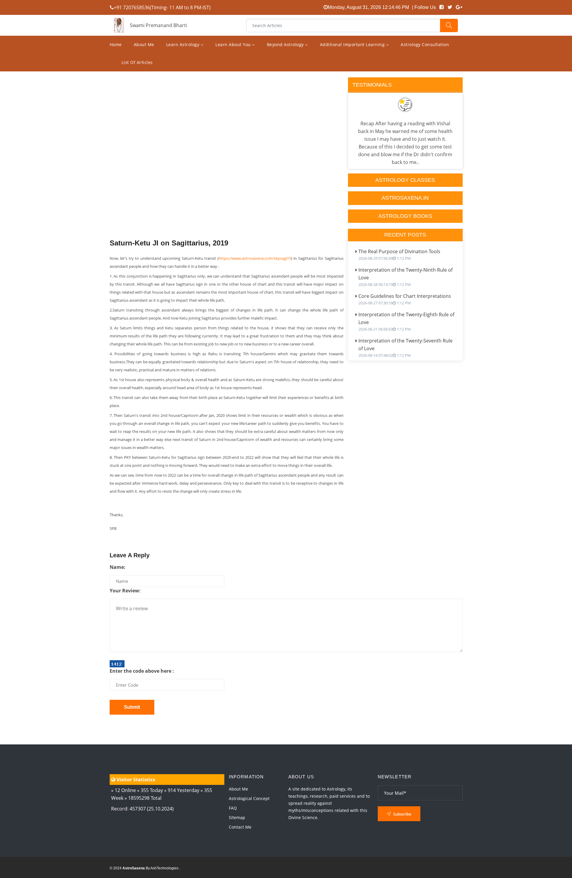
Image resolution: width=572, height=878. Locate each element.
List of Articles (137, 62)
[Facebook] (441, 7)
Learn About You (233, 44)
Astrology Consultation (425, 44)
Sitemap (237, 817)
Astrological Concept (249, 798)
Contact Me (240, 827)
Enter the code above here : (142, 671)
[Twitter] (449, 7)
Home (116, 44)
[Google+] (459, 7)
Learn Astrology (183, 44)
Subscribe (401, 814)
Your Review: (125, 590)
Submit (132, 707)
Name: (117, 567)
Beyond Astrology (286, 44)
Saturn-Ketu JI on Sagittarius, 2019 (169, 243)
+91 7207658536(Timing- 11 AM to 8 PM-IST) (162, 7)
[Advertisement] (226, 170)
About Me (144, 44)
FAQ (233, 808)
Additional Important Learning (353, 44)
